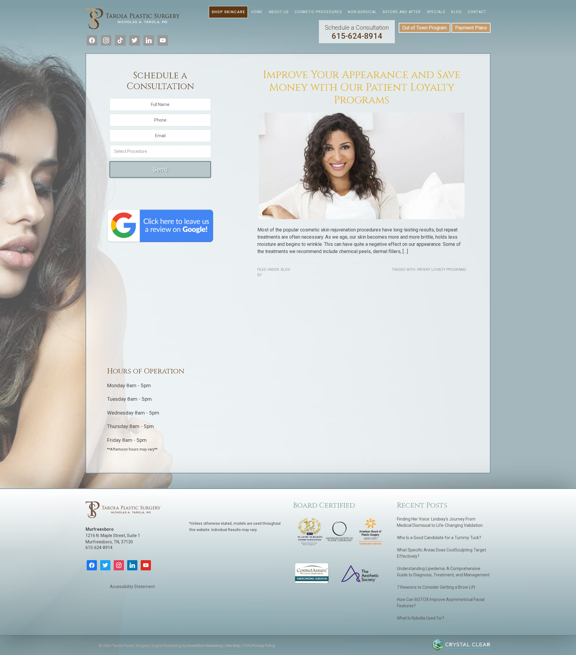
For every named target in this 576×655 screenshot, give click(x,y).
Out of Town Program (424, 28)
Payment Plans (471, 28)
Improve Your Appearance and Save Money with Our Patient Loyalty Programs (361, 87)
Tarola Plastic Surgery (133, 19)
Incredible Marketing (205, 645)
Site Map (233, 645)
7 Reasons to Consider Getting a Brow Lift (436, 587)
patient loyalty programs (441, 269)
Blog (285, 269)
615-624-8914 (357, 32)
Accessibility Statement (132, 586)
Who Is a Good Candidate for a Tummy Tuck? (439, 537)
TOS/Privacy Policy (259, 645)
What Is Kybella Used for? (420, 618)
